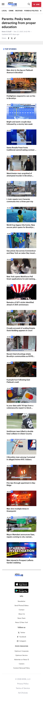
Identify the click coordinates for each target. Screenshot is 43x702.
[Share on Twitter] (12, 38)
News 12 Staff (6, 31)
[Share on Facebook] (8, 38)
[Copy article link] (15, 38)
